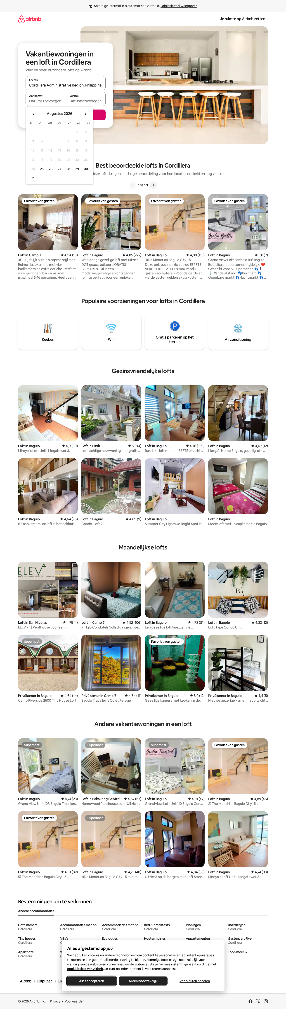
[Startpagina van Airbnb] (29, 19)
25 (42, 169)
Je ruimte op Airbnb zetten (242, 18)
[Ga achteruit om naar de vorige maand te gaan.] (33, 113)
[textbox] (45, 101)
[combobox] (65, 85)
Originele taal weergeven (179, 6)
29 (77, 169)
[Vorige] (132, 185)
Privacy (55, 1001)
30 (86, 169)
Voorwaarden (74, 1001)
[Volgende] (153, 185)
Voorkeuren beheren (195, 981)
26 (50, 169)
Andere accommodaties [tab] (36, 911)
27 (59, 169)
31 (33, 178)
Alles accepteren (91, 981)
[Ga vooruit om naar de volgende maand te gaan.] (85, 113)
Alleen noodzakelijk (143, 981)
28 (68, 169)
